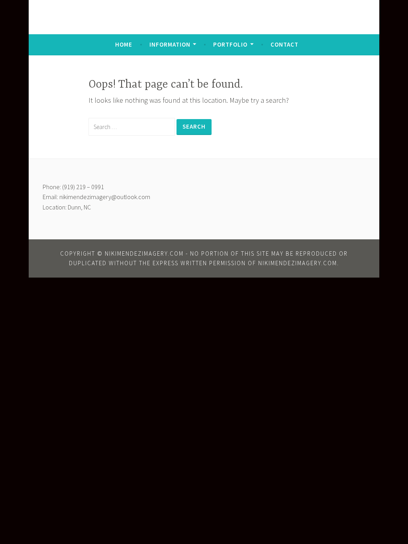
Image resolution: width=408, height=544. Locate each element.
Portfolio (230, 44)
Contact (284, 44)
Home (123, 44)
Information (169, 44)
